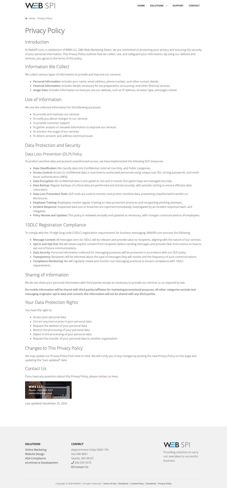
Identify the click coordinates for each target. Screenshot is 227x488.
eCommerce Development (41, 462)
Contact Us (81, 467)
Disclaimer (123, 483)
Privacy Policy (165, 483)
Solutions (157, 5)
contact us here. (108, 376)
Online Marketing (36, 450)
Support (178, 5)
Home (141, 5)
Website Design (35, 454)
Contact (194, 5)
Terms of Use (109, 483)
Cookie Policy (137, 483)
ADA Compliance (35, 458)
